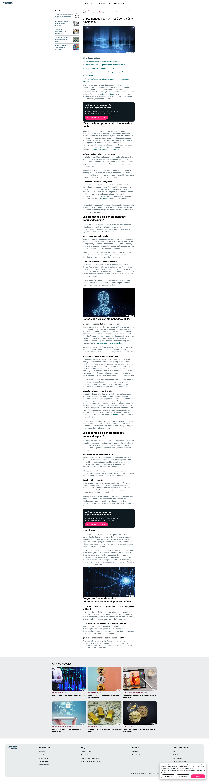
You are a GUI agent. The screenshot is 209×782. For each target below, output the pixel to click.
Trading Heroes (43, 758)
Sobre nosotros (177, 758)
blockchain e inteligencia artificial (106, 149)
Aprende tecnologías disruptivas (91, 761)
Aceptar (198, 776)
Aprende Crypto (86, 751)
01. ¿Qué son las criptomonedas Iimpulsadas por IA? (101, 61)
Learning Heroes (108, 94)
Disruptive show (137, 755)
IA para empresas (44, 764)
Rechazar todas (183, 776)
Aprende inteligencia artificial (100, 11)
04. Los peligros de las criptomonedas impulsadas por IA (103, 72)
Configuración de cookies (137, 773)
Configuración (168, 776)
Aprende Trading (86, 755)
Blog (84, 11)
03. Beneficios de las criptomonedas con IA (98, 68)
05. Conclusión (88, 75)
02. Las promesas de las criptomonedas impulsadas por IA (104, 65)
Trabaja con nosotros (179, 761)
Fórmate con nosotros (95, 117)
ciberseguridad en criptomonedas (108, 343)
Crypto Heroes (104, 199)
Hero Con (135, 751)
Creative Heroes (44, 761)
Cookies (151, 773)
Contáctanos (177, 755)
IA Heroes (114, 415)
